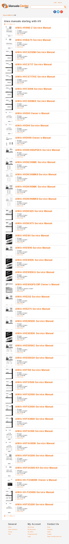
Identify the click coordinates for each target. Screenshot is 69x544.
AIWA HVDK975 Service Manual (33, 223)
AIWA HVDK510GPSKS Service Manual (37, 150)
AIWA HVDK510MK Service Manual (35, 162)
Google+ (49, 534)
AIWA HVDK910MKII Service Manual (36, 199)
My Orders (30, 531)
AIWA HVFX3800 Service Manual (34, 419)
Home (4, 15)
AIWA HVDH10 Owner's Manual (33, 137)
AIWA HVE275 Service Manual (32, 309)
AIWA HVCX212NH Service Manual (35, 52)
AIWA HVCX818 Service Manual (33, 89)
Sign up (60, 2)
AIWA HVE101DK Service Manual (34, 260)
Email (48, 527)
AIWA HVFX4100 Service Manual (34, 431)
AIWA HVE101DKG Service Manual (34, 272)
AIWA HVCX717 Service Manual (33, 64)
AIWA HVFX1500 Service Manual (34, 382)
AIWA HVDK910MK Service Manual (35, 186)
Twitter (49, 531)
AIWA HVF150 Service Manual (32, 370)
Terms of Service (12, 529)
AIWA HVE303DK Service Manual (34, 333)
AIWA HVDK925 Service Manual (33, 211)
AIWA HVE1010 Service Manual (32, 247)
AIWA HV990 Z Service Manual (33, 27)
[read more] (20, 34)
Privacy (10, 531)
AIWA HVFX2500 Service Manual (34, 394)
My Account (31, 527)
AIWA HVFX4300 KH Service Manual (36, 467)
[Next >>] (12, 24)
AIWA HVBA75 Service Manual (33, 40)
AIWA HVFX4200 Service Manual (34, 455)
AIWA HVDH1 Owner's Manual (32, 113)
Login (55, 2)
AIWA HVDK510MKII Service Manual (36, 174)
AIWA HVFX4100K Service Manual (35, 443)
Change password (32, 534)
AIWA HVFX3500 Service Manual (34, 406)
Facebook (49, 529)
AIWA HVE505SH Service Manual (34, 357)
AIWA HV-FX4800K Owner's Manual (36, 480)
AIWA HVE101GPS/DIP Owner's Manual (37, 284)
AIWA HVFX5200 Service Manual (34, 504)
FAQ (9, 534)
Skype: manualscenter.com (54, 536)
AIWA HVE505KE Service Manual (34, 345)
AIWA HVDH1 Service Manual (32, 125)
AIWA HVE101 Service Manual (32, 235)
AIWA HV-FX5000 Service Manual (34, 492)
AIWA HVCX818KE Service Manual (35, 101)
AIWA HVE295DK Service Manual (34, 321)
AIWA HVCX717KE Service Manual (35, 76)
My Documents (32, 529)
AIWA (9, 15)
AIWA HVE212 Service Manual (32, 296)
